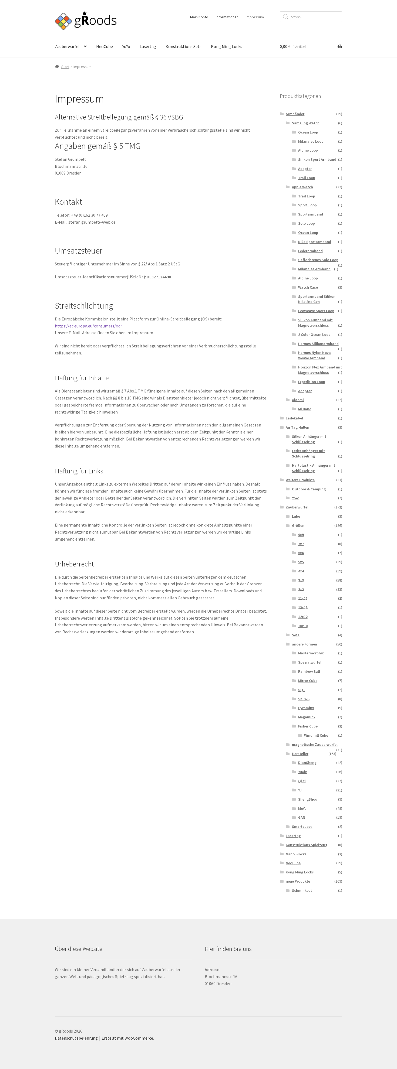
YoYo (126, 46)
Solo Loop (306, 223)
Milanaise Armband (314, 269)
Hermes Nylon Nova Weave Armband (314, 355)
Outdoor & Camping (309, 489)
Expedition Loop (311, 381)
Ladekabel (294, 418)
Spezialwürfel (309, 662)
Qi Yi (302, 780)
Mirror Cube (307, 680)
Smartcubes (302, 826)
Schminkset (302, 890)
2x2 (301, 589)
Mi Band (304, 409)
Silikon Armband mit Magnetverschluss (315, 322)
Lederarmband (310, 250)
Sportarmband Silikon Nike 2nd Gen (316, 299)
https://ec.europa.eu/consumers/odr (88, 326)
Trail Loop (306, 177)
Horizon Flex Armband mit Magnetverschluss (320, 370)
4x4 (301, 571)
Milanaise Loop (311, 141)
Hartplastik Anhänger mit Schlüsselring (313, 468)
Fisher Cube (308, 726)
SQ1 (301, 689)
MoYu (302, 808)
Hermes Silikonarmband (318, 343)
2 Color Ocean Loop (314, 334)
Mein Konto (199, 17)
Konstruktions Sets (183, 46)
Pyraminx (306, 707)
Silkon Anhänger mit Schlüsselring (309, 439)
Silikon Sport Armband (317, 159)
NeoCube (104, 46)
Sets (296, 635)
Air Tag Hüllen (297, 427)
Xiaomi (298, 399)
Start (65, 66)
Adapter (305, 168)
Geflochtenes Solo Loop (318, 259)
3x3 (301, 580)
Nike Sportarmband (314, 241)
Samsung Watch (305, 123)
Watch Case (308, 287)
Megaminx (306, 717)
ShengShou (307, 799)
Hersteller (300, 753)
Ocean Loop (308, 132)
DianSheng (307, 762)
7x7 (301, 543)
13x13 (303, 607)
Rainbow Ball (309, 671)
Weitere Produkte (300, 479)
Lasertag (148, 46)
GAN (301, 817)
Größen (298, 525)
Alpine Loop (308, 150)
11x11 (303, 598)
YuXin (302, 771)
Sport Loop (307, 205)
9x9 (301, 534)
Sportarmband (310, 214)
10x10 (303, 625)
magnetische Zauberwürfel (315, 744)
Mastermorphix (311, 653)
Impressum (255, 17)
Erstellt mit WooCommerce (127, 1038)
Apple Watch (302, 187)
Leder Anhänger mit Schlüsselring (308, 453)
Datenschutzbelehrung (76, 1038)
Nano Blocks (296, 854)
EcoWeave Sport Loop (316, 310)
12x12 (303, 616)
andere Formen (304, 644)
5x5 (301, 561)
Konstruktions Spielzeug (306, 844)
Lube (296, 516)
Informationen (227, 17)
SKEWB (303, 698)
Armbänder (295, 113)
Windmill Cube (316, 735)
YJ (300, 790)
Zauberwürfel (67, 46)
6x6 (301, 552)
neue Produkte (298, 881)
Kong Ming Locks (226, 46)
